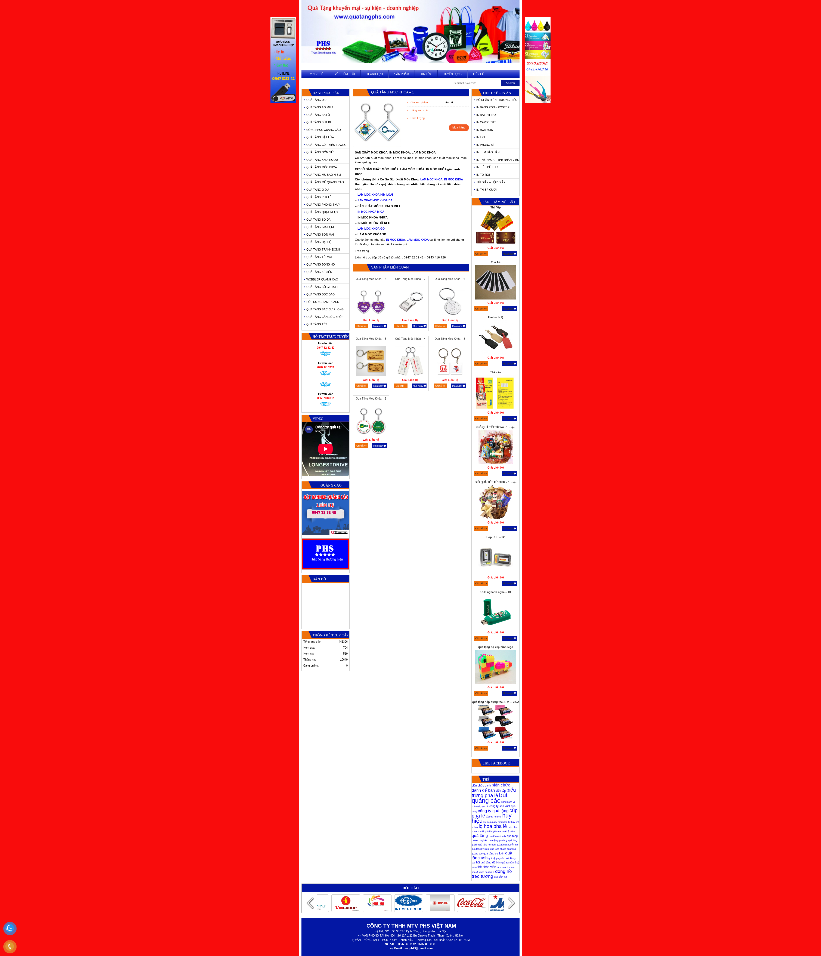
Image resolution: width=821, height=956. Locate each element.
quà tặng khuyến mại (507, 844)
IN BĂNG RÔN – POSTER (492, 107)
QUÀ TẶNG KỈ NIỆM (319, 272)
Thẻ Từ (495, 207)
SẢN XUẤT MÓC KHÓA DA (374, 200)
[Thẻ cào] (495, 338)
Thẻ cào (495, 317)
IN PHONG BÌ (485, 144)
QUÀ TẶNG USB (317, 100)
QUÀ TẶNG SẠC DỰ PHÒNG (325, 309)
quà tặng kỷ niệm (480, 849)
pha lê (481, 831)
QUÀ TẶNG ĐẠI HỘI (319, 242)
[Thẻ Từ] (495, 228)
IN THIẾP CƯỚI (486, 189)
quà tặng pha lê (498, 849)
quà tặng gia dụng (498, 840)
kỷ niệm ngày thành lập (495, 822)
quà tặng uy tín (496, 858)
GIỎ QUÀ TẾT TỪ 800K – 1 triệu (496, 427)
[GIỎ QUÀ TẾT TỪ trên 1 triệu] (495, 393)
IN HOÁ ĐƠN (484, 129)
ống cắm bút (500, 877)
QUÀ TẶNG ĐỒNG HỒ (320, 264)
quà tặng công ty (497, 836)
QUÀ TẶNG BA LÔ (318, 115)
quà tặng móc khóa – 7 (410, 278)
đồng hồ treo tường (492, 874)
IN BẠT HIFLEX (486, 115)
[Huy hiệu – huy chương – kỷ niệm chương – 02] (495, 727)
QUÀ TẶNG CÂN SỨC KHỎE (324, 317)
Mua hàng (458, 127)
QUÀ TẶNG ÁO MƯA (319, 107)
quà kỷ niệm (508, 831)
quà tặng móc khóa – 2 (371, 398)
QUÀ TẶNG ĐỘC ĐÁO (320, 294)
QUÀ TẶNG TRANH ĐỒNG (323, 249)
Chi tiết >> (361, 326)
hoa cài (497, 816)
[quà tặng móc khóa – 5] (371, 362)
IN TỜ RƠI (483, 174)
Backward (310, 903)
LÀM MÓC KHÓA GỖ (371, 228)
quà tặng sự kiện (493, 853)
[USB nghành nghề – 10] (495, 557)
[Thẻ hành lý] (495, 283)
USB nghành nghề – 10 (495, 537)
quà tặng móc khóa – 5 (371, 338)
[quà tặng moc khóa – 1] (377, 145)
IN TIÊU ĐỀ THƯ (487, 167)
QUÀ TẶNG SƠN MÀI (320, 234)
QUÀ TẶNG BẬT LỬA (320, 137)
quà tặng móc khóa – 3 (450, 338)
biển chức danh (481, 785)
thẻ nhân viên (486, 867)
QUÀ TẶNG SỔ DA (318, 219)
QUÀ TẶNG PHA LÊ (319, 197)
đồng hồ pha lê (486, 872)
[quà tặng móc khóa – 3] (450, 362)
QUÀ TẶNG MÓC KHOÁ (321, 167)
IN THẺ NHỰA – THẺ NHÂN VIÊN (497, 159)
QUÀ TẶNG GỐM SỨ (320, 152)
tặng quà (501, 867)
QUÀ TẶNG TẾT (316, 324)
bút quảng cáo (490, 797)
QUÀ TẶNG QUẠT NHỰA (322, 212)
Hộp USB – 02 (495, 482)
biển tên (501, 790)
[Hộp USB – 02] (495, 503)
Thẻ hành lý (495, 262)
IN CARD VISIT (486, 122)
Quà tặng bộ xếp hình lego (495, 592)
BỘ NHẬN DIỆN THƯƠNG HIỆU (496, 100)
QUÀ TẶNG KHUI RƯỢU (322, 159)
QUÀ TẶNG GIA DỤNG (320, 227)
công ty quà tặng (493, 810)
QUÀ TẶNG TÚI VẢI (319, 257)
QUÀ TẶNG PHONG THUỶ (323, 204)
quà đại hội (506, 862)
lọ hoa (475, 827)
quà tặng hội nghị (487, 844)
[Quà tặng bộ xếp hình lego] (495, 612)
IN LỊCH (481, 137)
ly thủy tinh (513, 822)
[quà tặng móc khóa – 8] (371, 302)
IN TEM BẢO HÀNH (488, 152)
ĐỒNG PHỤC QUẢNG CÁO (323, 129)
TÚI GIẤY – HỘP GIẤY (490, 182)
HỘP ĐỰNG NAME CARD (322, 302)
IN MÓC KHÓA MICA (370, 211)
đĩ (477, 872)
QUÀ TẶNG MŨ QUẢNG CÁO (325, 182)
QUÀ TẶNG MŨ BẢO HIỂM (323, 174)
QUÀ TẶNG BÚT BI (318, 122)
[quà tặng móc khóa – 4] (410, 362)
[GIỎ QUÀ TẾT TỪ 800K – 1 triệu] (495, 448)
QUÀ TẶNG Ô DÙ (317, 189)
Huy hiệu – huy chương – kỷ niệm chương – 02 (495, 704)
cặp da (489, 816)
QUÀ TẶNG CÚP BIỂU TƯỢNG (326, 144)
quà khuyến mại (493, 831)
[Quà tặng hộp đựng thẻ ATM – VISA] (495, 667)
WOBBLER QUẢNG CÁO (322, 279)
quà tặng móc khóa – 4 (410, 338)
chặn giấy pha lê (480, 806)
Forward (511, 903)
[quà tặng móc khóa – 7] (410, 302)
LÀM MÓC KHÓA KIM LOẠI (375, 194)
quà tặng (480, 835)
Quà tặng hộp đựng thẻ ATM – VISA (495, 647)
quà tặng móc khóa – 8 (371, 278)
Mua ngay (378, 326)
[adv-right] (538, 101)
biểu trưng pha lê (494, 792)
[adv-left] (283, 101)
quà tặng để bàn (491, 862)
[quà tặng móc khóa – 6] (450, 302)
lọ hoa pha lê (493, 826)
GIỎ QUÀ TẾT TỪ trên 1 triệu (495, 372)
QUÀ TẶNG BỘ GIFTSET (322, 287)
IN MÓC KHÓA (453, 179)
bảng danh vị (508, 802)
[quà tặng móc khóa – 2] (371, 422)
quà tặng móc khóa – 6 (450, 278)
